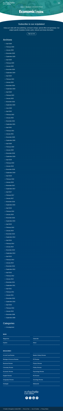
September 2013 (10, 253)
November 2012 (10, 266)
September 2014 (10, 237)
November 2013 (10, 250)
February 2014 (10, 243)
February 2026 (10, 47)
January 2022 (10, 117)
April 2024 (9, 76)
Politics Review (37, 367)
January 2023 (10, 98)
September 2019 (10, 156)
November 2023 (10, 85)
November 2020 (10, 137)
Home (22, 7)
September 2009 (10, 317)
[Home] (9, 3)
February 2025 (10, 63)
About (34, 342)
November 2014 (10, 234)
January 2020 (10, 150)
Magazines (6, 338)
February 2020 (10, 146)
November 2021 (10, 121)
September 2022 (10, 105)
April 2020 (9, 143)
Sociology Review (38, 379)
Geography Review (8, 379)
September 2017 (10, 188)
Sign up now (31, 33)
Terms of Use (26, 409)
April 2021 (9, 127)
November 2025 (10, 53)
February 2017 (10, 195)
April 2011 (9, 288)
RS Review (36, 375)
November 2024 (10, 69)
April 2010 (9, 304)
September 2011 (10, 285)
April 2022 (9, 111)
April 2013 (9, 256)
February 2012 (10, 275)
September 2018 (10, 172)
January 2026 (10, 50)
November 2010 (10, 298)
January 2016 (10, 214)
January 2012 (10, 279)
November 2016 (10, 201)
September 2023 (10, 88)
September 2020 (10, 140)
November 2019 (10, 153)
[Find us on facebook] (26, 398)
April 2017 (9, 192)
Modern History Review (39, 355)
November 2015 (10, 217)
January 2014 (10, 246)
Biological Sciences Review (10, 359)
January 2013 (10, 263)
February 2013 (10, 259)
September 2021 (10, 124)
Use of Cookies (35, 409)
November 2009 (10, 314)
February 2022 (10, 114)
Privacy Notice (44, 409)
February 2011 (10, 292)
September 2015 (10, 221)
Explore (5, 342)
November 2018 (10, 169)
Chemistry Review (8, 367)
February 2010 (10, 308)
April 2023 (9, 92)
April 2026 (9, 43)
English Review (7, 375)
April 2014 (9, 240)
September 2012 (10, 269)
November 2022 (10, 101)
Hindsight (5, 383)
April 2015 (9, 224)
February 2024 (10, 79)
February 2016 (10, 211)
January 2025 (10, 66)
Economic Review (8, 371)
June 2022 (9, 108)
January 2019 (10, 166)
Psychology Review (38, 371)
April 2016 (9, 208)
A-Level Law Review (8, 355)
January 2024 (10, 82)
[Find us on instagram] (37, 398)
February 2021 (10, 130)
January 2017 (10, 198)
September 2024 (10, 72)
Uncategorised (10, 327)
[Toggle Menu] (59, 3)
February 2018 (10, 179)
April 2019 (9, 159)
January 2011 (10, 295)
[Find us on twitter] (30, 398)
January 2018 (10, 182)
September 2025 (10, 56)
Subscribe (36, 338)
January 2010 (10, 311)
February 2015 (10, 227)
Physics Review (37, 363)
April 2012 (9, 272)
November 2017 (10, 185)
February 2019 (10, 163)
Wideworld (36, 383)
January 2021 (10, 134)
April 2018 (9, 175)
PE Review (36, 359)
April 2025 (9, 59)
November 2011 (10, 282)
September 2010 (10, 301)
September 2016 (10, 205)
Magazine (28, 7)
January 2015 (10, 230)
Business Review (8, 363)
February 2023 (10, 95)
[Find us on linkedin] (33, 398)
